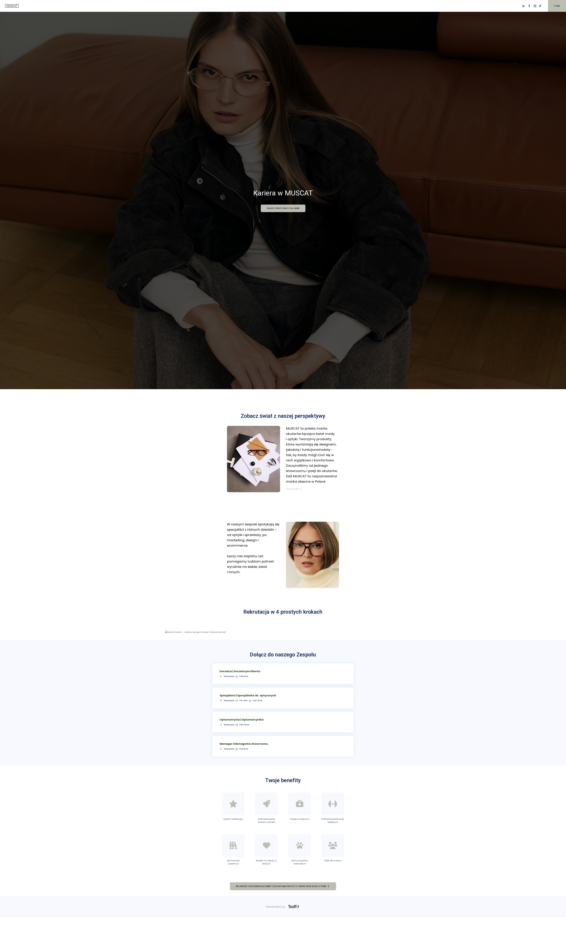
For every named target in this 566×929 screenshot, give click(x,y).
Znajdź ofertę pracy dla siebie (283, 208)
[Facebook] (529, 6)
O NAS (557, 5)
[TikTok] (541, 6)
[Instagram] (535, 6)
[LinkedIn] (523, 6)
